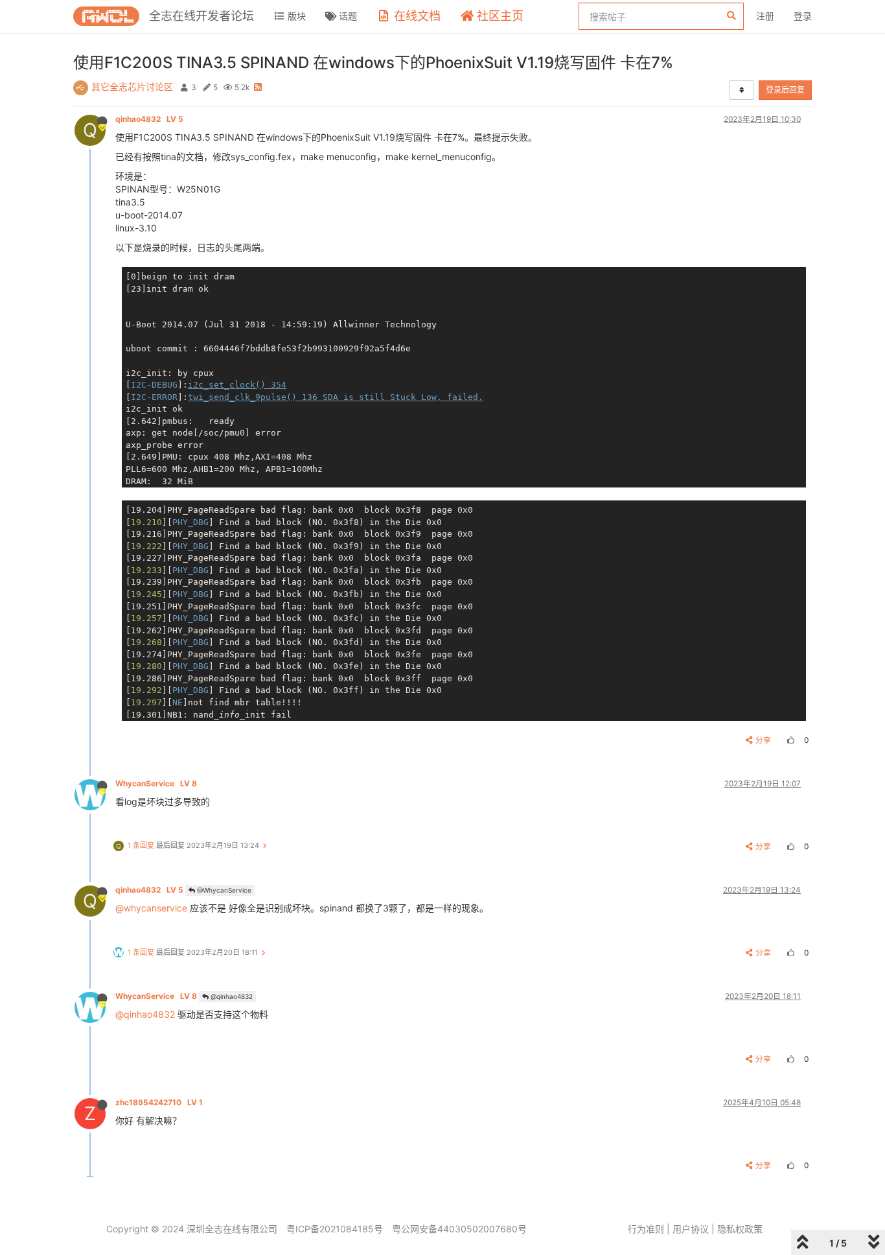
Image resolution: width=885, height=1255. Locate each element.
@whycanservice (151, 907)
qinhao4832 (149, 119)
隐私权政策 (740, 1228)
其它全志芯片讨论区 (132, 86)
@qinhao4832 (231, 996)
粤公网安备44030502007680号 (459, 1228)
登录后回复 (785, 90)
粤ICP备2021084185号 (334, 1228)
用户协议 (690, 1228)
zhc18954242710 (159, 1102)
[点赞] (789, 740)
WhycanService (156, 783)
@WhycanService (223, 890)
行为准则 (646, 1228)
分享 (763, 740)
